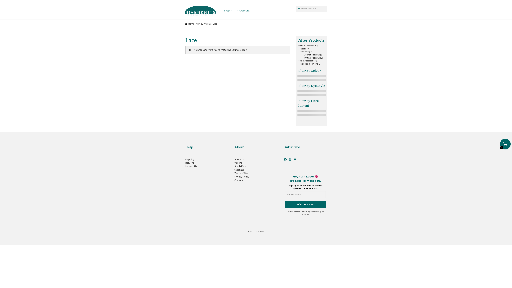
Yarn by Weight (203, 24)
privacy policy (315, 212)
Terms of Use (241, 173)
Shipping (190, 159)
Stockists (239, 170)
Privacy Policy (241, 176)
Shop (227, 10)
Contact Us (191, 166)
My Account (243, 10)
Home (191, 24)
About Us (239, 159)
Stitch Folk (240, 166)
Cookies (238, 180)
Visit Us (238, 163)
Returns (189, 163)
